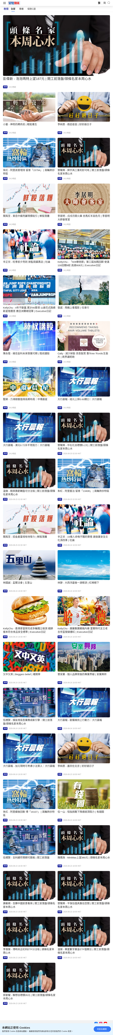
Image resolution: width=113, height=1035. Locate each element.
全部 (13, 9)
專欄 (21, 9)
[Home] (14, 3)
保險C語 (31, 9)
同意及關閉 (102, 1029)
